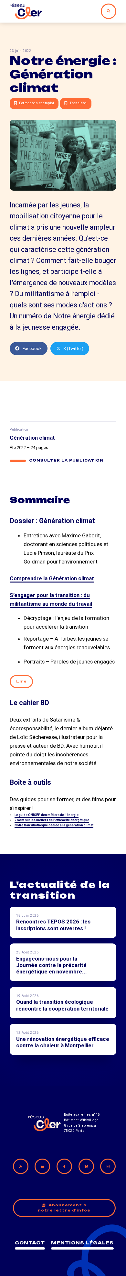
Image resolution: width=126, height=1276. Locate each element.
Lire (21, 681)
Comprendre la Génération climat (52, 578)
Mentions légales (82, 1242)
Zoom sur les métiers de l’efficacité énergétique (52, 820)
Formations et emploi (36, 103)
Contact (30, 1242)
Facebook (32, 348)
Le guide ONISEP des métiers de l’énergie (47, 815)
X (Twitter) (73, 348)
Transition (78, 103)
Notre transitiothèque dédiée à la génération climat (54, 825)
